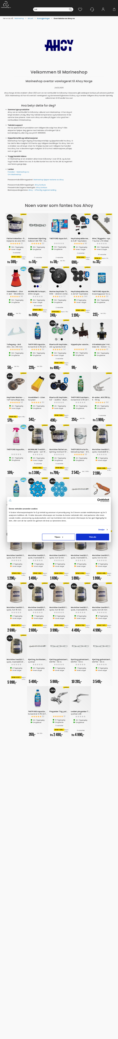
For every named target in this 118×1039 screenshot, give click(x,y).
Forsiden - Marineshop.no (18, 172)
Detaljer (101, 530)
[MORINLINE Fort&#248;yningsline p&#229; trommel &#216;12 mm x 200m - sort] (37, 276)
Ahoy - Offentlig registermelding (42, 190)
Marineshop (19, 18)
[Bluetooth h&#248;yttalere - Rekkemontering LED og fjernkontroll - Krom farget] (59, 329)
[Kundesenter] (92, 9)
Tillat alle (92, 537)
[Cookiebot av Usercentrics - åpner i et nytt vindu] (99, 500)
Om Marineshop (14, 174)
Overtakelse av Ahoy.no (64, 18)
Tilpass (57, 537)
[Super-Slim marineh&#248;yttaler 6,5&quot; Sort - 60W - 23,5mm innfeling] (59, 276)
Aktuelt (30, 18)
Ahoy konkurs (40, 185)
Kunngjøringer (43, 18)
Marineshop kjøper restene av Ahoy (49, 179)
